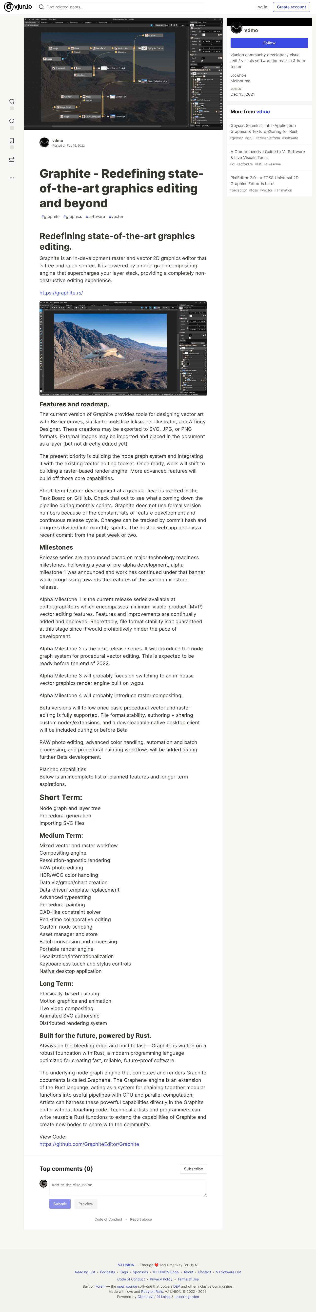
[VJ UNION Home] (18, 7)
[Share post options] (12, 178)
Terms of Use (188, 1279)
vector (116, 216)
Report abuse (141, 1219)
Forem (100, 1286)
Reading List (85, 1272)
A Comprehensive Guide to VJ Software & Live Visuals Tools (267, 157)
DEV (176, 1286)
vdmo (57, 140)
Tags (124, 1272)
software (95, 216)
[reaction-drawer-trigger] (11, 104)
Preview (86, 1203)
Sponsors (140, 1272)
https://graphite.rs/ (61, 293)
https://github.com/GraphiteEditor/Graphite (89, 1144)
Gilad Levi (145, 1297)
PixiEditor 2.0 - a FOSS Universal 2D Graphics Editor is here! (264, 183)
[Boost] (12, 160)
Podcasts (107, 1272)
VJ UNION (126, 1265)
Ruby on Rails (152, 1291)
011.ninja (163, 1297)
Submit (60, 1203)
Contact (204, 1272)
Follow (269, 42)
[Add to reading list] (12, 143)
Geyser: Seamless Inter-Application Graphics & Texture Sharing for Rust (264, 131)
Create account (291, 6)
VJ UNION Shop (166, 1272)
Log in (261, 6)
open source (127, 1286)
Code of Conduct (108, 1219)
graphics (72, 216)
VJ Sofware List (228, 1272)
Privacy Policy (161, 1279)
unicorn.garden (187, 1297)
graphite (50, 216)
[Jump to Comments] (12, 123)
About (188, 1272)
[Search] (41, 7)
